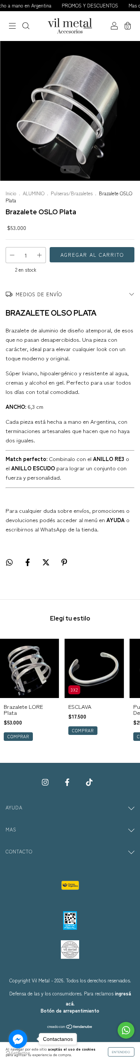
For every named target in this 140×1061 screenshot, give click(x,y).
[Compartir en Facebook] (28, 562)
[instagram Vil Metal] (46, 782)
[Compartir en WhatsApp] (9, 562)
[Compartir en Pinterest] (64, 562)
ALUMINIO (33, 193)
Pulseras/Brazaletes (72, 193)
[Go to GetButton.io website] (18, 1053)
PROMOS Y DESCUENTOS (82, 5)
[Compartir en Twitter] (46, 562)
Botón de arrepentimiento (70, 1010)
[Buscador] (25, 26)
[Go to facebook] (18, 1039)
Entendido (121, 1052)
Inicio (11, 193)
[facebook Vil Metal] (68, 782)
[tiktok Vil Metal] (89, 782)
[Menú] (12, 26)
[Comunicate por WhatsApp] (126, 1030)
